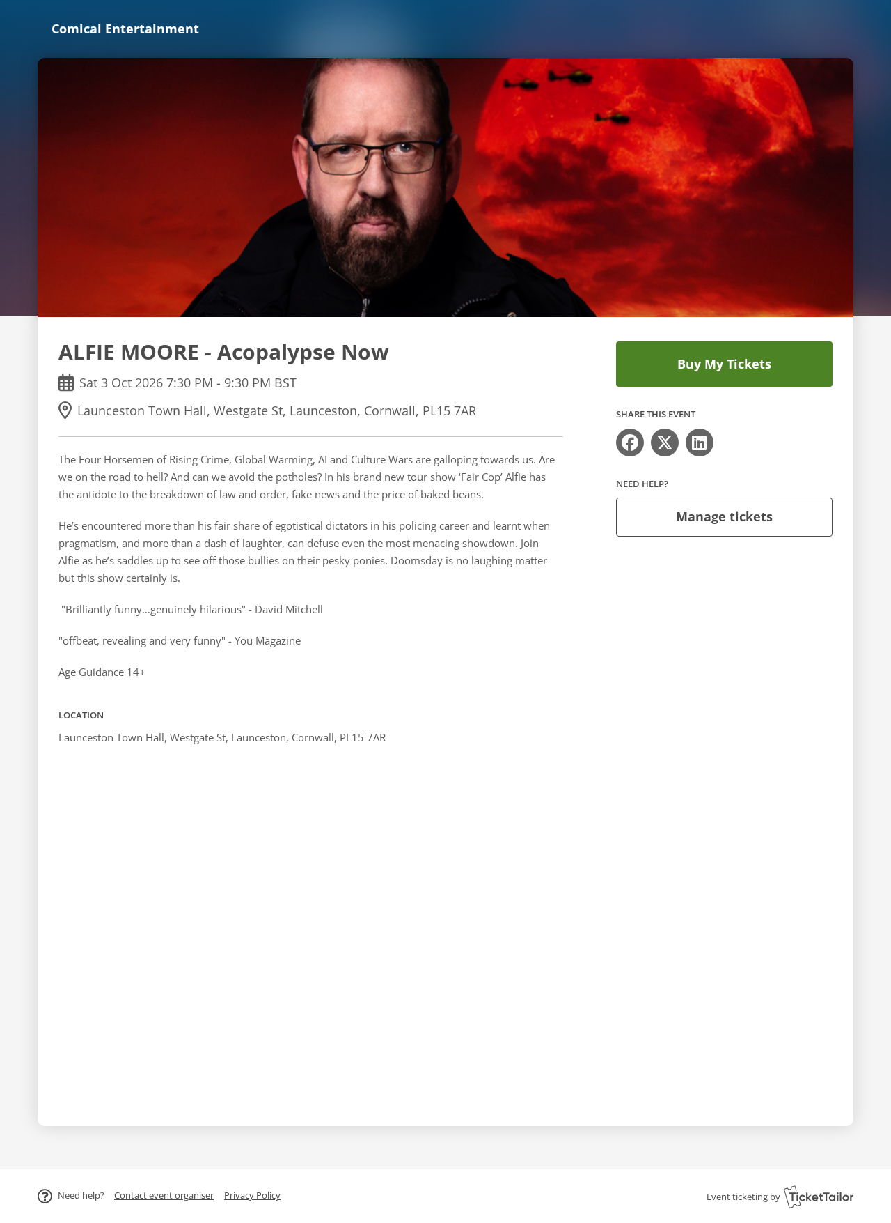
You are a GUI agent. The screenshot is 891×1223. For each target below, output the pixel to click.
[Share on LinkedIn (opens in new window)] (699, 442)
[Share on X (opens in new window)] (665, 442)
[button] (164, 1195)
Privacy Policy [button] (252, 1195)
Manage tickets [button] (724, 516)
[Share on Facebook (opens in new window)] (630, 442)
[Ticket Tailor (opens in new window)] (818, 1196)
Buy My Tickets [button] (724, 363)
